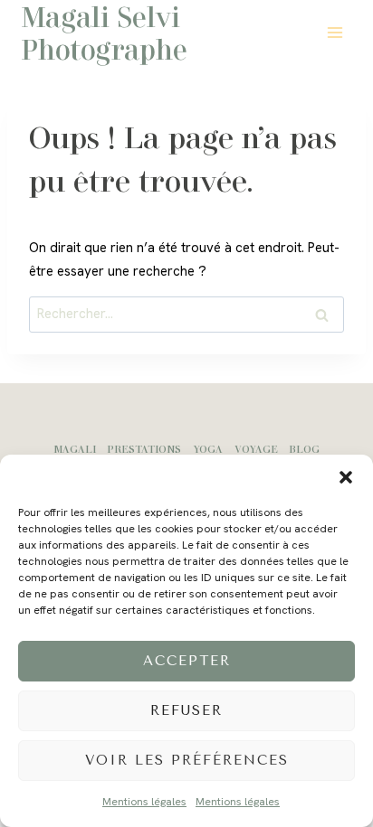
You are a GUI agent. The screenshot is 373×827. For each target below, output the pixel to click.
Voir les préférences (187, 760)
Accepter (187, 661)
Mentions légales (144, 801)
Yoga (208, 449)
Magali (74, 449)
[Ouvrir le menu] (334, 32)
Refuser (186, 710)
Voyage (256, 449)
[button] (346, 477)
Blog (304, 449)
